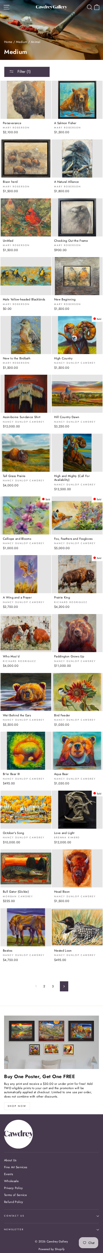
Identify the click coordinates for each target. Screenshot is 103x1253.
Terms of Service (15, 1195)
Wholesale (11, 1181)
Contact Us (14, 1216)
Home (8, 42)
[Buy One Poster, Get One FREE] (51, 1042)
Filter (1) (23, 71)
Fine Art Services (15, 1167)
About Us (10, 1160)
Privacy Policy (13, 1188)
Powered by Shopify (52, 1249)
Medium (21, 42)
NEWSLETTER (14, 1229)
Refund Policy (13, 1202)
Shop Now (17, 1106)
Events (8, 1174)
